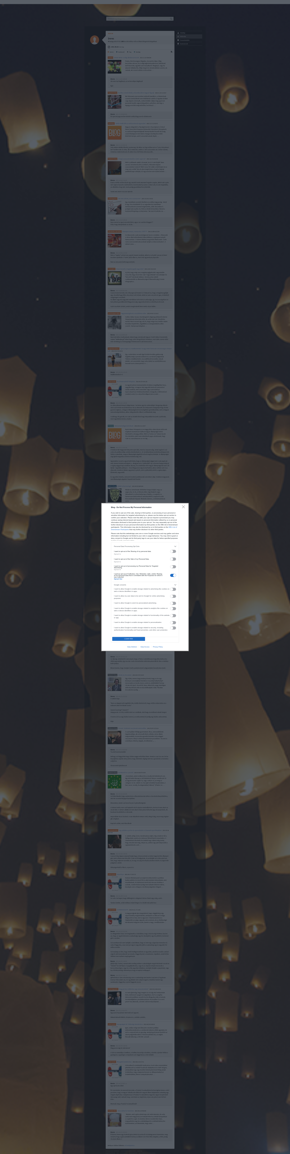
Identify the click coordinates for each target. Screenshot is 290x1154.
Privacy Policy (158, 647)
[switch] (173, 551)
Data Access (145, 647)
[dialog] (145, 577)
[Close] (184, 507)
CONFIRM (128, 639)
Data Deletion (132, 647)
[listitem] (145, 546)
